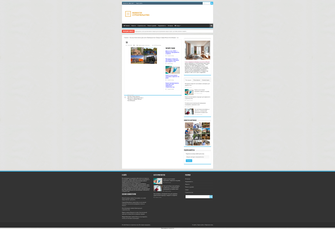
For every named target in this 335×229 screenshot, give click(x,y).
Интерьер (170, 25)
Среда (178, 25)
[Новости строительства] (137, 14)
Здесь (198, 72)
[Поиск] (212, 3)
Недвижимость (162, 25)
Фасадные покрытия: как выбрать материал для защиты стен (172, 60)
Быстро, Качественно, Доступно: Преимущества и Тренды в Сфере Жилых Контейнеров (153, 37)
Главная (127, 25)
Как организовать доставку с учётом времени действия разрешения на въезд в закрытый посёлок (159, 31)
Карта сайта (139, 3)
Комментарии (205, 80)
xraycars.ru (171, 228)
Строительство (142, 25)
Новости (133, 25)
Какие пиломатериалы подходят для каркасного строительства (172, 85)
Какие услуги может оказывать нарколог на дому (172, 76)
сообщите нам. (126, 191)
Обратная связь (209, 225)
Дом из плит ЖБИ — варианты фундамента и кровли (172, 52)
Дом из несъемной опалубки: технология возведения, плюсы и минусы (134, 204)
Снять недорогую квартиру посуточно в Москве (197, 62)
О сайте (194, 225)
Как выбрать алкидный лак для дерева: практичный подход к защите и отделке (165, 194)
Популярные (196, 80)
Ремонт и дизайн (152, 25)
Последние (188, 80)
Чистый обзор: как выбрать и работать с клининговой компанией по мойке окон (201, 111)
